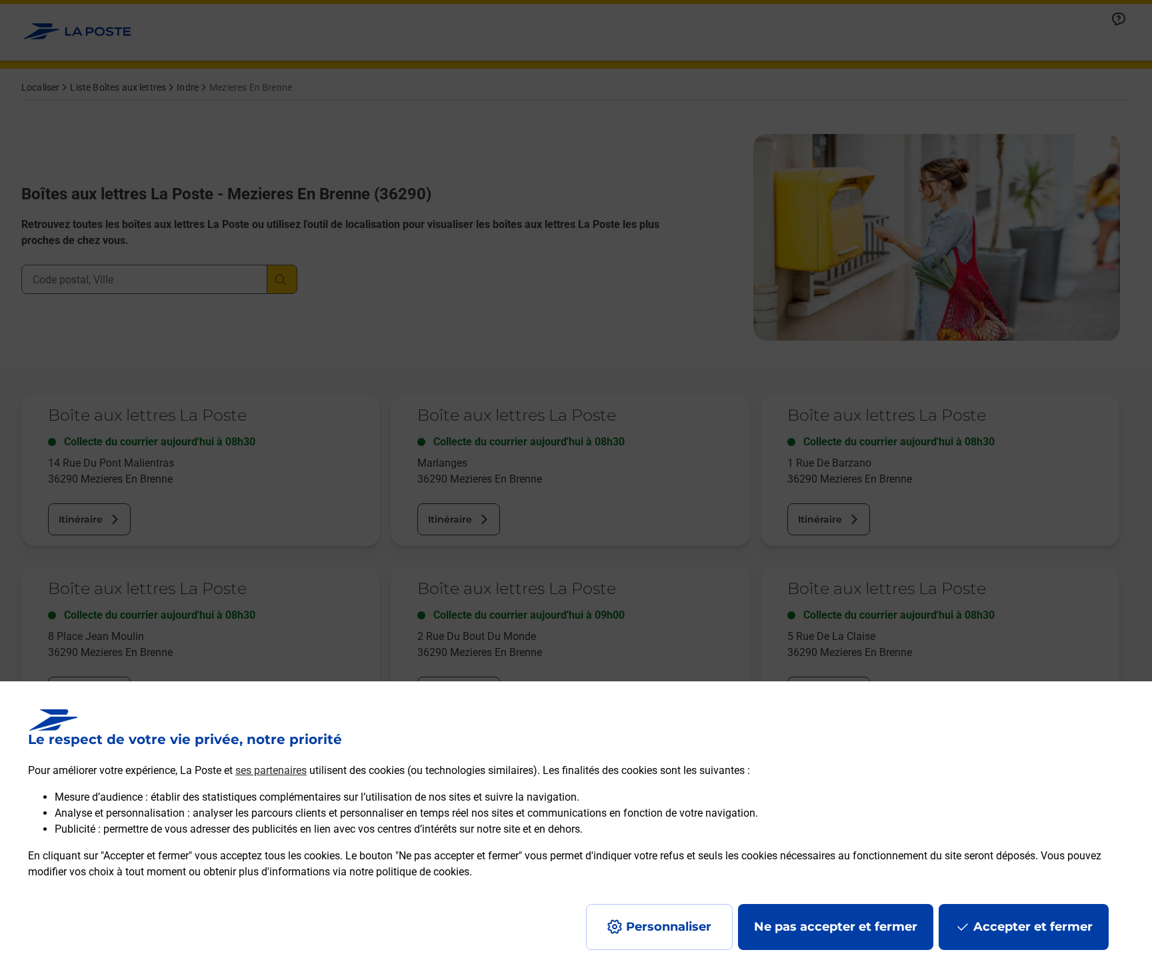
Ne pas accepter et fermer (835, 926)
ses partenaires (271, 770)
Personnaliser (668, 926)
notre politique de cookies (409, 871)
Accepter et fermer (1033, 926)
